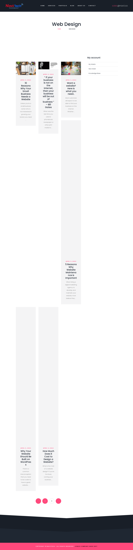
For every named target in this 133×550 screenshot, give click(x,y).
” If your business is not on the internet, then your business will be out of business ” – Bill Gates (48, 92)
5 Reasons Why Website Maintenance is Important (71, 271)
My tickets (92, 64)
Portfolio (63, 5)
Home (43, 5)
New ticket (92, 69)
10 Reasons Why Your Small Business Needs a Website (26, 91)
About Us (81, 5)
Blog (72, 5)
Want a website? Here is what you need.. (71, 88)
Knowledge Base (94, 73)
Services (51, 5)
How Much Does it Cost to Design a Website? (48, 456)
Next (58, 501)
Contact (92, 5)
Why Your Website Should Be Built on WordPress (25, 458)
